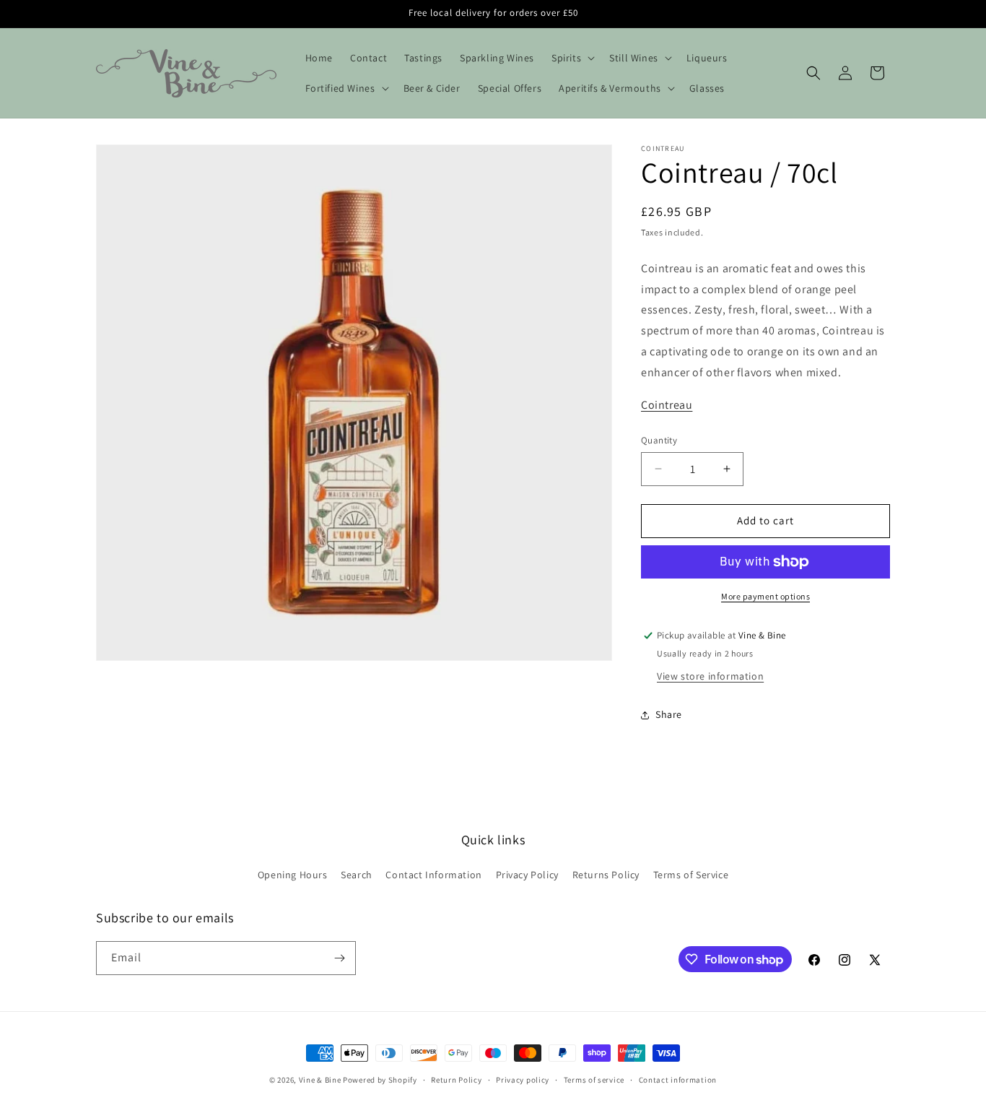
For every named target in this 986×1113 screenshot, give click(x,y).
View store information (710, 676)
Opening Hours (293, 874)
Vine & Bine (320, 1080)
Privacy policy (522, 1080)
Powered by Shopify (380, 1080)
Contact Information (433, 874)
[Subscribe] (339, 958)
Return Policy (456, 1080)
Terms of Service (691, 874)
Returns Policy (606, 874)
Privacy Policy (527, 874)
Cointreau (666, 404)
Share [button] (668, 714)
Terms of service (594, 1080)
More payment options (765, 596)
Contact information (678, 1080)
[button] (572, 58)
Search (356, 874)
